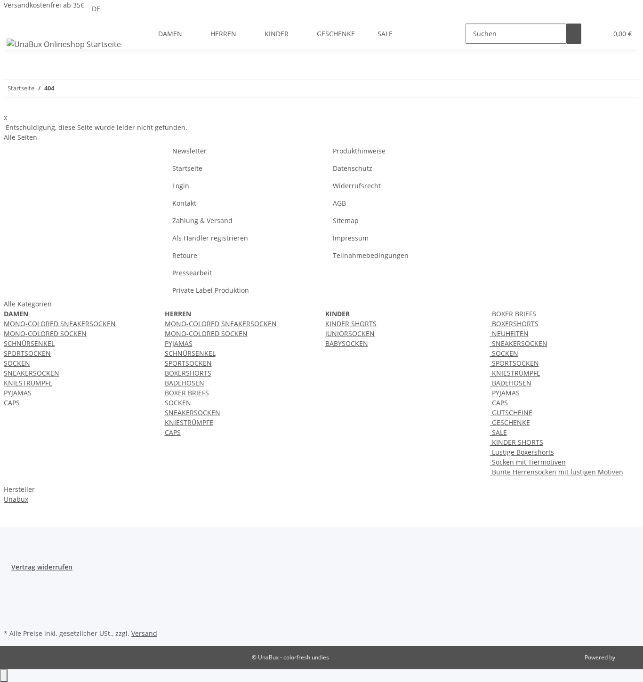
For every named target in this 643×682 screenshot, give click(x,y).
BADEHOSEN (184, 382)
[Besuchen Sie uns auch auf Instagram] (11, 615)
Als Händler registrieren (210, 237)
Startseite (187, 168)
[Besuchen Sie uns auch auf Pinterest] (11, 604)
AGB (339, 203)
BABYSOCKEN (346, 343)
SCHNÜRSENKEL (29, 343)
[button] (596, 33)
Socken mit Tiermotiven (528, 461)
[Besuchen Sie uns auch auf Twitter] (11, 593)
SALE (498, 432)
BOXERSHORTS (188, 373)
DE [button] (97, 8)
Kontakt (184, 203)
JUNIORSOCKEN (350, 333)
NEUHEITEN (509, 333)
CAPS (12, 402)
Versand (144, 633)
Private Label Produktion (210, 290)
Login (180, 185)
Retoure (184, 255)
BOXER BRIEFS (187, 392)
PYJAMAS (18, 392)
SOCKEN (17, 363)
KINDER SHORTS (351, 323)
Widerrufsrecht (357, 185)
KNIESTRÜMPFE (28, 382)
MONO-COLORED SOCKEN (45, 333)
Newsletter (189, 150)
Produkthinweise (359, 150)
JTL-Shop (628, 657)
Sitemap (346, 220)
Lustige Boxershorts (522, 452)
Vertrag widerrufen (41, 566)
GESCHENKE (510, 422)
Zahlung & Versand (202, 220)
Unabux (16, 499)
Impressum (351, 237)
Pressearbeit (192, 272)
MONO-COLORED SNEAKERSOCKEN (60, 323)
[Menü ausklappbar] (15, 25)
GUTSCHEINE (511, 412)
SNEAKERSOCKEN (31, 373)
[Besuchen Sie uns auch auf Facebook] (11, 583)
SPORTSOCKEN (27, 353)
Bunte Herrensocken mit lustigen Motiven (556, 471)
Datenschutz (352, 168)
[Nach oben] (4, 675)
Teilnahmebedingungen (371, 255)
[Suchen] (573, 34)
